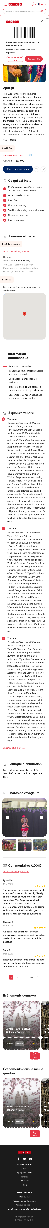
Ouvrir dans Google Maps (16, 251)
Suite (34, 1057)
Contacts (24, 1177)
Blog (24, 1185)
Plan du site (24, 1197)
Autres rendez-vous (13, 155)
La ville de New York (15, 59)
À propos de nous (24, 1173)
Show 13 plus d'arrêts (14, 748)
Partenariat (24, 1181)
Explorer (24, 1169)
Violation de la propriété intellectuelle (24, 1209)
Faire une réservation (18, 169)
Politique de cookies (24, 1205)
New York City (33, 59)
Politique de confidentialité (24, 1201)
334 (31, 977)
